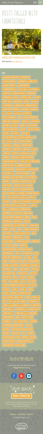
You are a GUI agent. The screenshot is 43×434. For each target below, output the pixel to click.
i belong (15, 233)
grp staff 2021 (25, 205)
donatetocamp (35, 161)
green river (15, 189)
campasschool (7, 145)
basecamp (5, 125)
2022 (15, 113)
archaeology (25, 121)
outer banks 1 (24, 265)
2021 (9, 113)
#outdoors (37, 97)
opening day (13, 261)
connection (15, 157)
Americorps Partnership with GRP (18, 57)
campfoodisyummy (26, 145)
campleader (26, 149)
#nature (15, 97)
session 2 (22, 289)
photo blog (35, 269)
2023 (20, 113)
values (24, 333)
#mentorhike (6, 97)
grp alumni (6, 201)
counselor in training (27, 157)
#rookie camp (7, 101)
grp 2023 (25, 197)
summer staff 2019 (8, 313)
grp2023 (5, 209)
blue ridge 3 (25, 133)
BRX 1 (4, 141)
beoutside (22, 129)
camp (15, 141)
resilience (23, 277)
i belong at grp (25, 233)
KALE (27, 237)
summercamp (32, 313)
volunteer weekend (8, 337)
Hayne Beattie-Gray (17, 61)
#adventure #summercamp (10, 77)
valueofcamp (15, 333)
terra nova (33, 321)
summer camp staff (34, 309)
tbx (15, 321)
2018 (4, 113)
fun (33, 181)
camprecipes (6, 153)
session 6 (21, 293)
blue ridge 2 (15, 133)
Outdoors (5, 265)
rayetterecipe (7, 277)
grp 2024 (32, 197)
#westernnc (25, 109)
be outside (14, 125)
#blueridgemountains (9, 81)
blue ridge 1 (6, 133)
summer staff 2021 (21, 313)
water (18, 337)
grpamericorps (14, 209)
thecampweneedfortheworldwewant (13, 325)
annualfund (15, 121)
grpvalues (6, 229)
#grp (19, 89)
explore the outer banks (22, 173)
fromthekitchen (25, 181)
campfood (16, 145)
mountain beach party (25, 249)
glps (23, 185)
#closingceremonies (23, 85)
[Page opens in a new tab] (14, 376)
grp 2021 (17, 197)
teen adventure (23, 321)
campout (34, 149)
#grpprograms (31, 93)
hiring (19, 229)
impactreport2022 (18, 237)
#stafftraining (7, 105)
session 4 (5, 293)
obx (25, 257)
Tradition (29, 325)
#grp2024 (25, 89)
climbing (15, 153)
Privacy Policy (21, 414)
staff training (21, 301)
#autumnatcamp (25, 77)
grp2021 (34, 205)
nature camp (6, 257)
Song (22, 297)
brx (34, 137)
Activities (27, 113)
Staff (4, 301)
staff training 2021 (33, 301)
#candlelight (32, 81)
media (9, 245)
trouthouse (6, 333)
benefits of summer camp (10, 129)
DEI (27, 161)
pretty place (33, 273)
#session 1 (26, 101)
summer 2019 (6, 305)
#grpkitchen (6, 93)
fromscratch (15, 181)
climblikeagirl (24, 153)
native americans (27, 253)
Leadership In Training (22, 241)
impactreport (6, 237)
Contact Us (30, 414)
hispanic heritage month (31, 229)
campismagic (6, 149)
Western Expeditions (9, 341)
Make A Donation (21, 396)
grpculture (17, 213)
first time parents (31, 177)
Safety (23, 281)
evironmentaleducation (23, 165)
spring (28, 297)
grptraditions (34, 225)
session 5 (13, 293)
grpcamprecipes (7, 213)
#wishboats (34, 109)
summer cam (26, 305)
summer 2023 (16, 305)
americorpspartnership (30, 117)
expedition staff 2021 (22, 169)
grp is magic (36, 201)
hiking (13, 229)
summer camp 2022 (21, 309)
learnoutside (35, 241)
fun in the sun (7, 185)
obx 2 (35, 257)
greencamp (21, 193)
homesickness (7, 233)
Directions (13, 414)
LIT (4, 245)
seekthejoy (6, 289)
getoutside (17, 185)
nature (36, 253)
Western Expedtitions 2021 (25, 341)
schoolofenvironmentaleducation (12, 285)
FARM (33, 173)
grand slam (6, 189)
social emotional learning (10, 297)
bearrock (22, 125)
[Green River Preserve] (12, 2)
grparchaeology (25, 209)
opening (5, 261)
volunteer (31, 333)
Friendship (6, 181)
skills (28, 293)
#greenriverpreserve (9, 89)
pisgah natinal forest (9, 273)
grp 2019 (10, 197)
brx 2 (10, 141)
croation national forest (10, 161)
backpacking (34, 121)
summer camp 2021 (8, 309)
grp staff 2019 (15, 205)
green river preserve (27, 189)
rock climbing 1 (14, 281)
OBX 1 (29, 257)
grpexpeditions (27, 213)
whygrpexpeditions (8, 345)
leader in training (8, 241)
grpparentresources (8, 225)
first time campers (17, 177)
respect (5, 281)
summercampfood (8, 317)
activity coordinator (9, 117)
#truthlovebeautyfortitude (11, 109)
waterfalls (25, 337)
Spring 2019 (35, 297)
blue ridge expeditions (9, 137)
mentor (15, 245)
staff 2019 (11, 301)
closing (33, 153)
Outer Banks (14, 265)
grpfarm (27, 217)
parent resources (24, 269)
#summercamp (18, 105)
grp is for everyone (24, 201)
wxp (17, 345)
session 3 (30, 289)
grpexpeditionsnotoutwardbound (12, 217)
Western (33, 337)
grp (4, 197)
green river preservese (9, 193)
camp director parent (25, 141)
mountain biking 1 (8, 253)
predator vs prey (22, 273)
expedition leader (8, 169)
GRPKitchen (26, 221)
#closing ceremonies (9, 85)
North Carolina (16, 257)
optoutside (22, 261)
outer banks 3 (7, 269)
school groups (32, 281)
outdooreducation (33, 261)
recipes (15, 277)
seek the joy (32, 285)
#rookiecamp (17, 101)
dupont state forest (8, 165)
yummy (23, 345)
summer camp (36, 305)
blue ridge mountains (25, 137)
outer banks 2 (35, 265)
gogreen (29, 185)
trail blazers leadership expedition (22, 329)
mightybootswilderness (10, 249)
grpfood (34, 217)
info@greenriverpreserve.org (21, 368)
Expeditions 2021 (8, 173)
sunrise (17, 317)
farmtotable (6, 177)
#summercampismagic (31, 105)
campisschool (17, 149)
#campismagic (22, 81)
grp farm (14, 201)
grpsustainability (22, 225)
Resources (31, 277)
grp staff (5, 205)
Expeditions (34, 169)
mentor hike (23, 245)
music (17, 253)
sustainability (7, 321)
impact (34, 233)
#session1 (35, 101)
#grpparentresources (19, 93)
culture (22, 161)
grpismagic (17, 221)
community (6, 157)
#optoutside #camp (25, 97)
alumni (20, 117)
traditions (6, 329)
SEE (25, 285)
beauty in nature (32, 125)
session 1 (14, 289)
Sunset (24, 317)
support (31, 317)
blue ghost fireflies (33, 129)
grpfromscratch (7, 221)
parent (15, 269)
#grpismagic (34, 89)
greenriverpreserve (32, 193)
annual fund (6, 121)
